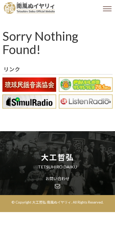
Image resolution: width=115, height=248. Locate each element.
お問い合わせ (57, 179)
